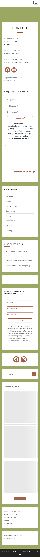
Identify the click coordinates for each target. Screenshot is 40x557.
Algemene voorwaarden (13, 77)
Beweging (10, 196)
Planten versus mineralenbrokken (19, 261)
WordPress (27, 551)
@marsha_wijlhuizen (11, 387)
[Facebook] (7, 70)
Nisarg (20, 554)
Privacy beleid (9, 80)
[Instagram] (14, 70)
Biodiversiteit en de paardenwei (18, 256)
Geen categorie (12, 206)
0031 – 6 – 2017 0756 (11, 53)
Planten (9, 226)
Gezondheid (10, 211)
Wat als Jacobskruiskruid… (16, 251)
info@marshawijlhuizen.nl (14, 50)
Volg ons (21, 498)
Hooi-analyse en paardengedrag (18, 266)
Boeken (9, 201)
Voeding (9, 230)
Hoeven (9, 216)
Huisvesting (10, 221)
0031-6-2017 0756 (11, 514)
